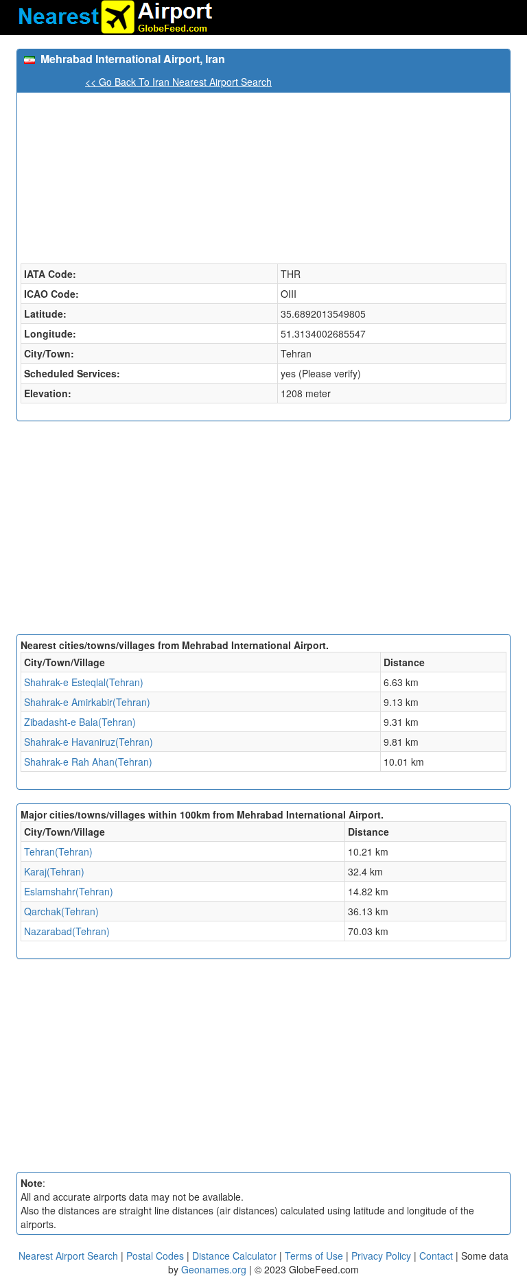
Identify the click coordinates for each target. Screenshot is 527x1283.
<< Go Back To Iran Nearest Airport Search (178, 82)
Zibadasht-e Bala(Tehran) (80, 722)
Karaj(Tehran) (54, 871)
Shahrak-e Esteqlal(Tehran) (83, 682)
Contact (436, 1255)
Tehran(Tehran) (58, 851)
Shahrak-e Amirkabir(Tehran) (87, 702)
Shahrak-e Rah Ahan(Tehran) (88, 761)
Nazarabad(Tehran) (67, 931)
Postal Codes (155, 1255)
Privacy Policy (382, 1255)
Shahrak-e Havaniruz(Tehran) (88, 742)
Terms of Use (315, 1255)
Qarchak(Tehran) (61, 911)
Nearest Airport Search (68, 1255)
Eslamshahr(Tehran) (68, 891)
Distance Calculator (234, 1255)
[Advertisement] (263, 531)
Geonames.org (213, 1269)
